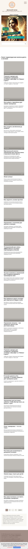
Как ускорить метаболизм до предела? (13, 127)
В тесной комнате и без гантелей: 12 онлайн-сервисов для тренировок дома (13, 377)
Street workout (8, 177)
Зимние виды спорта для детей (13, 474)
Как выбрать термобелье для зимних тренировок (13, 103)
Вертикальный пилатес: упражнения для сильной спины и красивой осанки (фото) (14, 152)
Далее (20, 510)
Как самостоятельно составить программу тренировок (13, 497)
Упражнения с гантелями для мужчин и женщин (13, 223)
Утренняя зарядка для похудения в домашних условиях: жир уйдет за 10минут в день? (14, 78)
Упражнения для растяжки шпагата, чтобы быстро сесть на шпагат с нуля (14, 402)
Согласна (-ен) (17, 547)
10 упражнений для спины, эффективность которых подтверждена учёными (12, 248)
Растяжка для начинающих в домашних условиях (13, 451)
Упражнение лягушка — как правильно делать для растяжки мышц (12, 324)
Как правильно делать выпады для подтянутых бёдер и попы (13, 299)
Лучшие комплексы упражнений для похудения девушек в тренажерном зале (14, 274)
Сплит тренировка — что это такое (12, 427)
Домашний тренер (12, 10)
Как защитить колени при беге (13, 200)
